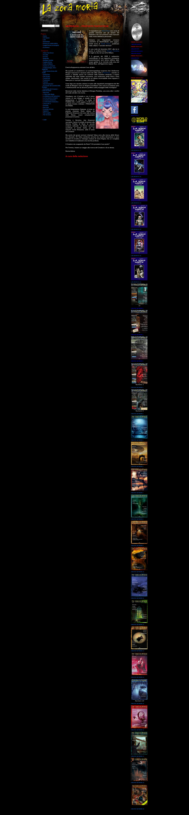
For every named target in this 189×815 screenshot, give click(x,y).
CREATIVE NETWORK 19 (137, 809)
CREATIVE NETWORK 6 (137, 466)
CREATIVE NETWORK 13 (137, 650)
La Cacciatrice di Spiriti (50, 98)
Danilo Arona (106, 44)
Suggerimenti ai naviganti (51, 45)
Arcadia (45, 55)
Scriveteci (46, 47)
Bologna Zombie (48, 60)
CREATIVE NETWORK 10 (137, 571)
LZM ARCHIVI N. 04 (136, 203)
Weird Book (106, 31)
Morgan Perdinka (113, 51)
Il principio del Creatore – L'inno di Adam (50, 89)
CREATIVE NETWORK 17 (137, 756)
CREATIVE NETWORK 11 (137, 598)
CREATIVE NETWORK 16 (137, 729)
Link (44, 40)
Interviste (46, 92)
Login (44, 119)
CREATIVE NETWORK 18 (137, 782)
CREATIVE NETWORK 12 (137, 624)
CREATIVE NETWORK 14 (137, 677)
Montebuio (106, 73)
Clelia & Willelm (48, 64)
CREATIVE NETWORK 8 (137, 519)
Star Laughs (47, 113)
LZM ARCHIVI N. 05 (136, 176)
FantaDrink (46, 78)
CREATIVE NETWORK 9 (137, 545)
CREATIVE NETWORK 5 (137, 440)
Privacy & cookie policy (50, 43)
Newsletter (46, 41)
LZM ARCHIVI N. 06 (136, 150)
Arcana (45, 56)
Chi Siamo (46, 38)
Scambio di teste (48, 109)
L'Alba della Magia (48, 94)
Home (45, 36)
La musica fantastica (49, 100)
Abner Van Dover (48, 53)
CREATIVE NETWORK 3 (137, 387)
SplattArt (46, 111)
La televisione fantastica (50, 102)
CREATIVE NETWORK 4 (137, 413)
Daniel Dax (46, 74)
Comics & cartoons (49, 66)
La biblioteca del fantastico (51, 96)
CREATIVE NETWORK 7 (137, 492)
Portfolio (45, 105)
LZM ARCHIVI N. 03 (136, 229)
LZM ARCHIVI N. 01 (136, 282)
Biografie (46, 58)
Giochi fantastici (48, 84)
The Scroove (47, 115)
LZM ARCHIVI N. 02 (136, 255)
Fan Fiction (46, 76)
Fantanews (46, 80)
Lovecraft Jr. (47, 103)
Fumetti (45, 82)
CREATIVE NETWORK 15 (137, 703)
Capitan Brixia (47, 62)
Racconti (46, 107)
